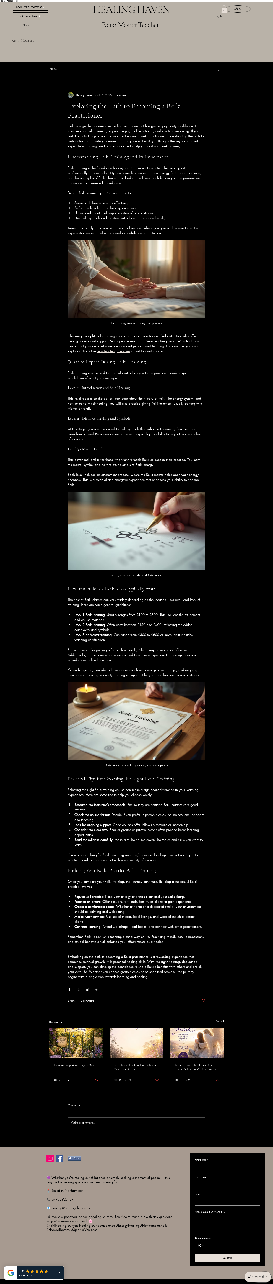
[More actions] (203, 95)
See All (220, 1021)
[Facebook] (59, 1158)
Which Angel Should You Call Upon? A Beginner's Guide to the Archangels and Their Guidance (195, 1067)
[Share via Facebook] (69, 989)
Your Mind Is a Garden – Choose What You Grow (135, 1067)
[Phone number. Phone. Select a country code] (201, 1245)
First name (202, 1159)
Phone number (203, 1238)
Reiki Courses (22, 40)
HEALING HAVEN (122, 9)
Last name (200, 1177)
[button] (224, 9)
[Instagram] (50, 1158)
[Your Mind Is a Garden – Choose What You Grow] (136, 1043)
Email (198, 1194)
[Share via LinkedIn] (88, 989)
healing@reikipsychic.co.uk (71, 1208)
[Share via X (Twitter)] (78, 989)
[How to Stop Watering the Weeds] (76, 1043)
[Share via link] (97, 989)
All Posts (54, 69)
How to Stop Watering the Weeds (76, 1065)
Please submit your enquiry (210, 1212)
